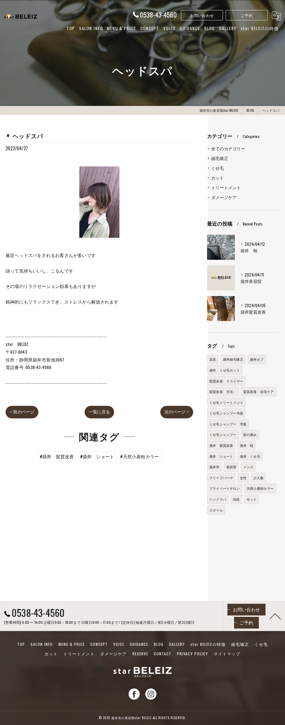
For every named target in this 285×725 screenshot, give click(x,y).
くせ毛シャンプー (223, 434)
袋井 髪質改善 (221, 445)
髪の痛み (250, 434)
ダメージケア (224, 197)
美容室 (231, 466)
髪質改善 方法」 (223, 391)
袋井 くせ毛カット (224, 370)
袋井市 (214, 466)
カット (217, 178)
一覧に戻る (99, 412)
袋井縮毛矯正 (233, 359)
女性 (243, 477)
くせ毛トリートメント (226, 402)
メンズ (248, 466)
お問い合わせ (202, 15)
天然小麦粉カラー (260, 488)
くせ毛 (217, 168)
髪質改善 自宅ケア (258, 391)
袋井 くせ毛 (250, 456)
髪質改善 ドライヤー (226, 381)
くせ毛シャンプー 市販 (228, 423)
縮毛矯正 (219, 158)
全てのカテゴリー (228, 148)
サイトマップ (227, 653)
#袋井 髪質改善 (57, 456)
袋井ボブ (257, 359)
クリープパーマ (221, 477)
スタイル (216, 510)
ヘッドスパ (217, 499)
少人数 (258, 477)
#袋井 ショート (97, 456)
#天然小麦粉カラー (139, 456)
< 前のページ (22, 412)
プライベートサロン (224, 488)
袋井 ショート (221, 456)
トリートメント (226, 187)
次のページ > (176, 412)
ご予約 (247, 15)
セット (252, 499)
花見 (212, 359)
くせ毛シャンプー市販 (226, 413)
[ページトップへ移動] (275, 616)
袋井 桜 (247, 445)
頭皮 (236, 499)
